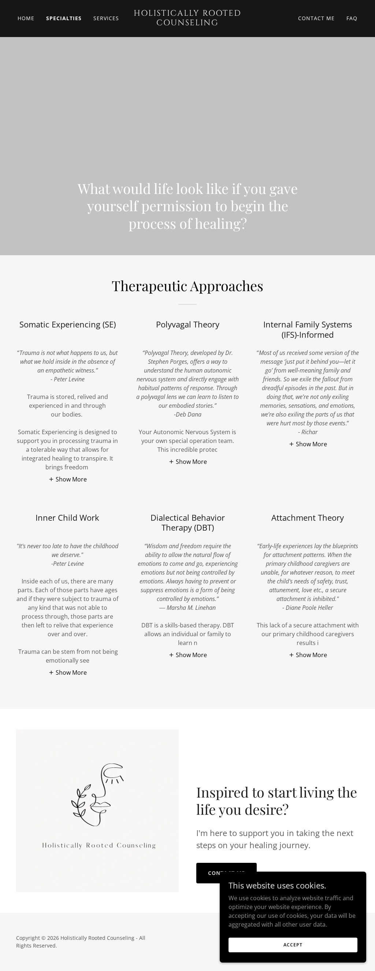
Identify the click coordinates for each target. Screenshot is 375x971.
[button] (67, 478)
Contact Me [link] (316, 18)
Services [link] (106, 18)
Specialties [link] (64, 18)
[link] (187, 23)
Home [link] (26, 18)
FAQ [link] (351, 18)
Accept (292, 945)
